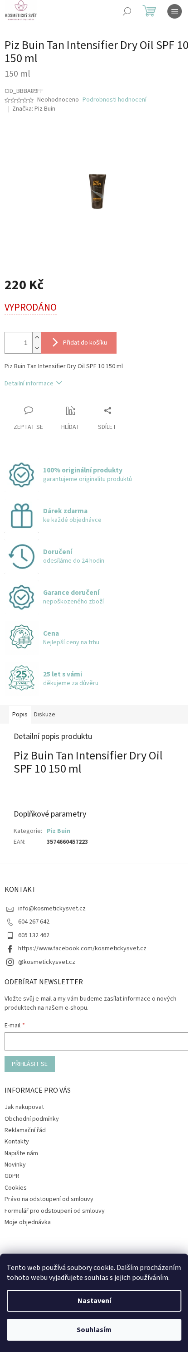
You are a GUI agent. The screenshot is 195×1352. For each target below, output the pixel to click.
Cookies (16, 1187)
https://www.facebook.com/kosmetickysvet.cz (82, 948)
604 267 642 (33, 921)
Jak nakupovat (24, 1107)
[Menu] (175, 11)
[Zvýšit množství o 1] (36, 337)
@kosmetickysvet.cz (46, 962)
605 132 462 (33, 935)
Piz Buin (58, 831)
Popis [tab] (20, 714)
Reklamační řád (25, 1130)
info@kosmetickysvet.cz (52, 908)
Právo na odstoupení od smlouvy (49, 1199)
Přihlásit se (30, 1064)
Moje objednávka (28, 1222)
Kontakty (17, 1141)
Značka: (33, 108)
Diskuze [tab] (44, 714)
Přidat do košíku (85, 342)
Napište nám (21, 1153)
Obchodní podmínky (32, 1118)
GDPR (12, 1176)
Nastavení (94, 1301)
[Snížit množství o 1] (36, 348)
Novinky (15, 1164)
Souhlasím (94, 1330)
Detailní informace (29, 383)
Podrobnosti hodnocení (114, 100)
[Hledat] (127, 11)
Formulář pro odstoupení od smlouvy (55, 1211)
